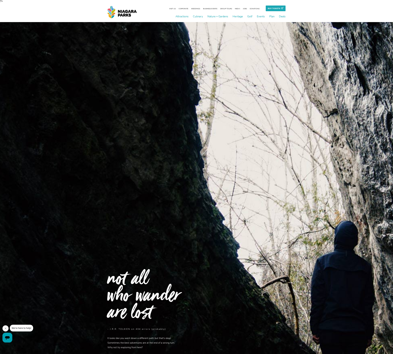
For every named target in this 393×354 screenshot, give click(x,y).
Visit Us (172, 9)
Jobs (245, 9)
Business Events (210, 9)
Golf (249, 16)
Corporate (183, 9)
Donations (254, 9)
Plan (271, 16)
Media (237, 9)
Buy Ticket (274, 8)
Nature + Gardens (217, 16)
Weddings (195, 9)
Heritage (238, 16)
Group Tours (226, 9)
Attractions (182, 16)
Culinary (198, 16)
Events (261, 16)
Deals (282, 16)
